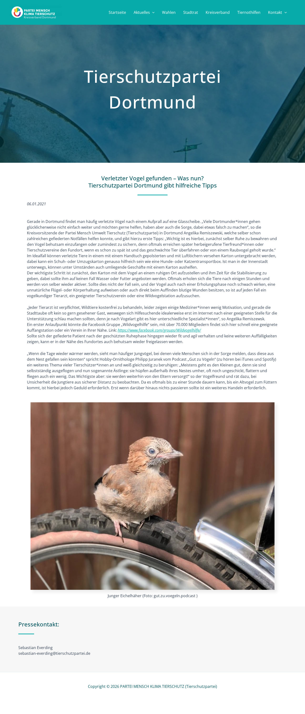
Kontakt (275, 12)
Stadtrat (190, 12)
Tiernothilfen (248, 12)
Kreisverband (218, 12)
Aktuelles (142, 12)
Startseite (117, 12)
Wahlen (169, 12)
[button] (152, 12)
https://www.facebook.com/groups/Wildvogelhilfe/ (159, 330)
